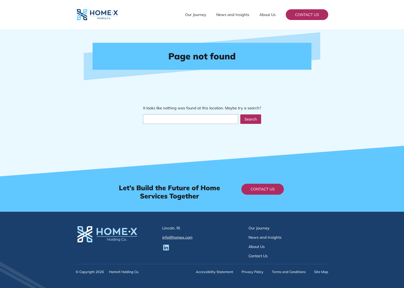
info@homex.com (177, 237)
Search (251, 119)
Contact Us (307, 14)
